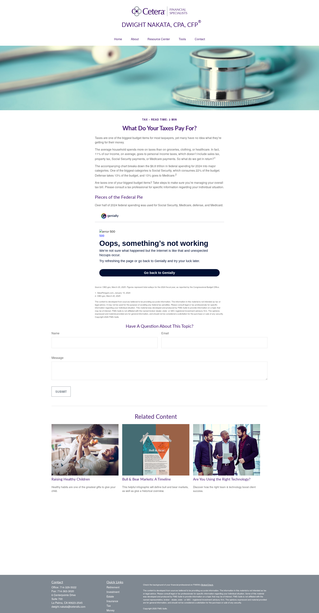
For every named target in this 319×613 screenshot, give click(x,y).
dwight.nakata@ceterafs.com (68, 606)
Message (58, 358)
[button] (118, 39)
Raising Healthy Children (71, 479)
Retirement (113, 587)
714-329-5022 (68, 587)
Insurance (112, 601)
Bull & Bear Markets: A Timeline (146, 479)
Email (165, 333)
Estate (110, 596)
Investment (113, 592)
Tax (109, 605)
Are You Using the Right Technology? (222, 479)
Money (110, 610)
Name (55, 333)
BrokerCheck (207, 584)
